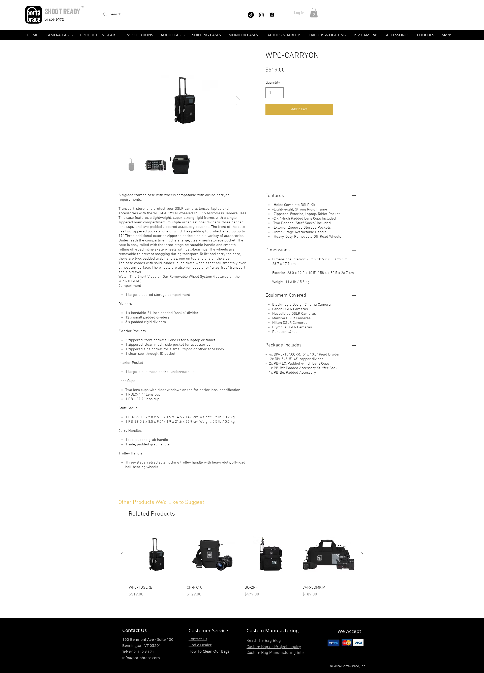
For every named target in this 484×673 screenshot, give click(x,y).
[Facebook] (272, 15)
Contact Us (198, 638)
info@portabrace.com (141, 657)
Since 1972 (54, 19)
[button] (314, 12)
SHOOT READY (62, 11)
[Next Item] (238, 100)
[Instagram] (261, 15)
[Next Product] (362, 554)
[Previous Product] (121, 554)
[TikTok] (251, 15)
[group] (242, 563)
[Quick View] (155, 554)
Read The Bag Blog (264, 640)
